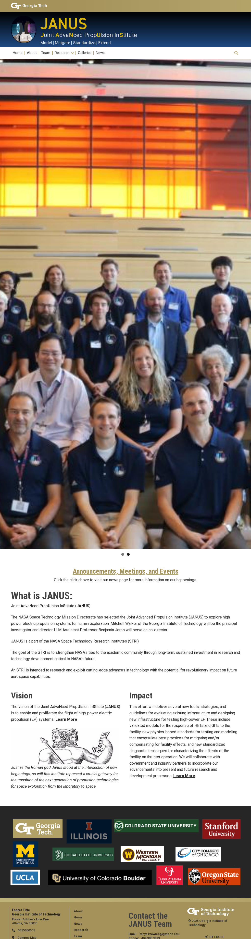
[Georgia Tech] (37, 6)
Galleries (84, 53)
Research (62, 53)
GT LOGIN (216, 937)
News (100, 53)
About (32, 53)
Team (45, 53)
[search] (236, 53)
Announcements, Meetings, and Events (125, 571)
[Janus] (25, 29)
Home (18, 53)
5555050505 (26, 930)
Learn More (66, 719)
